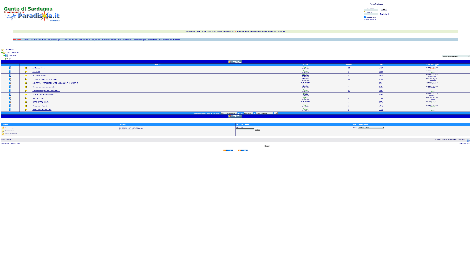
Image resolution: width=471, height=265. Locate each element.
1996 (381, 94)
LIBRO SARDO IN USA (41, 102)
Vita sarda (36, 72)
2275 (381, 75)
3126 (381, 91)
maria (432, 95)
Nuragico (305, 79)
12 (349, 68)
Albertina (305, 86)
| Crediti (17, 143)
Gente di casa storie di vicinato (44, 87)
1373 (381, 102)
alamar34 (433, 80)
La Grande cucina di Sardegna (43, 94)
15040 (381, 106)
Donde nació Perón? (40, 106)
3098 (381, 98)
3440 (381, 72)
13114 (381, 68)
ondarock (433, 76)
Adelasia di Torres (39, 68)
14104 (381, 110)
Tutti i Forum (9, 49)
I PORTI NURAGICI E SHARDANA (45, 79)
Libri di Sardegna (13, 52)
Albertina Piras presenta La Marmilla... (46, 91)
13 (349, 79)
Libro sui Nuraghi (38, 98)
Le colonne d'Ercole (39, 75)
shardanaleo (305, 82)
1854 (381, 79)
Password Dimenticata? (370, 19)
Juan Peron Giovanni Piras (42, 110)
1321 (381, 87)
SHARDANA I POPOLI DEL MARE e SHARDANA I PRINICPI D (55, 83)
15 (349, 91)
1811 (380, 83)
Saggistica (12, 55)
